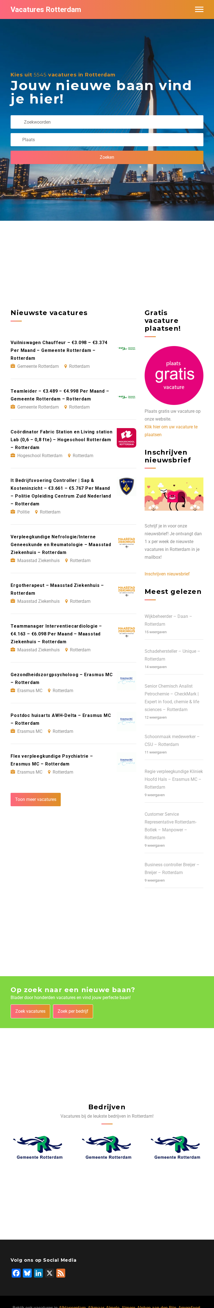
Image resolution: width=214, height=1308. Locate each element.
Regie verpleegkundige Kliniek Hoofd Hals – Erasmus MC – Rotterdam (174, 779)
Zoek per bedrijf (73, 1011)
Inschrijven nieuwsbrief (167, 574)
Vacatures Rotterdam (46, 9)
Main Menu (199, 9)
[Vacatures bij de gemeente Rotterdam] (38, 1147)
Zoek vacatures (30, 1011)
